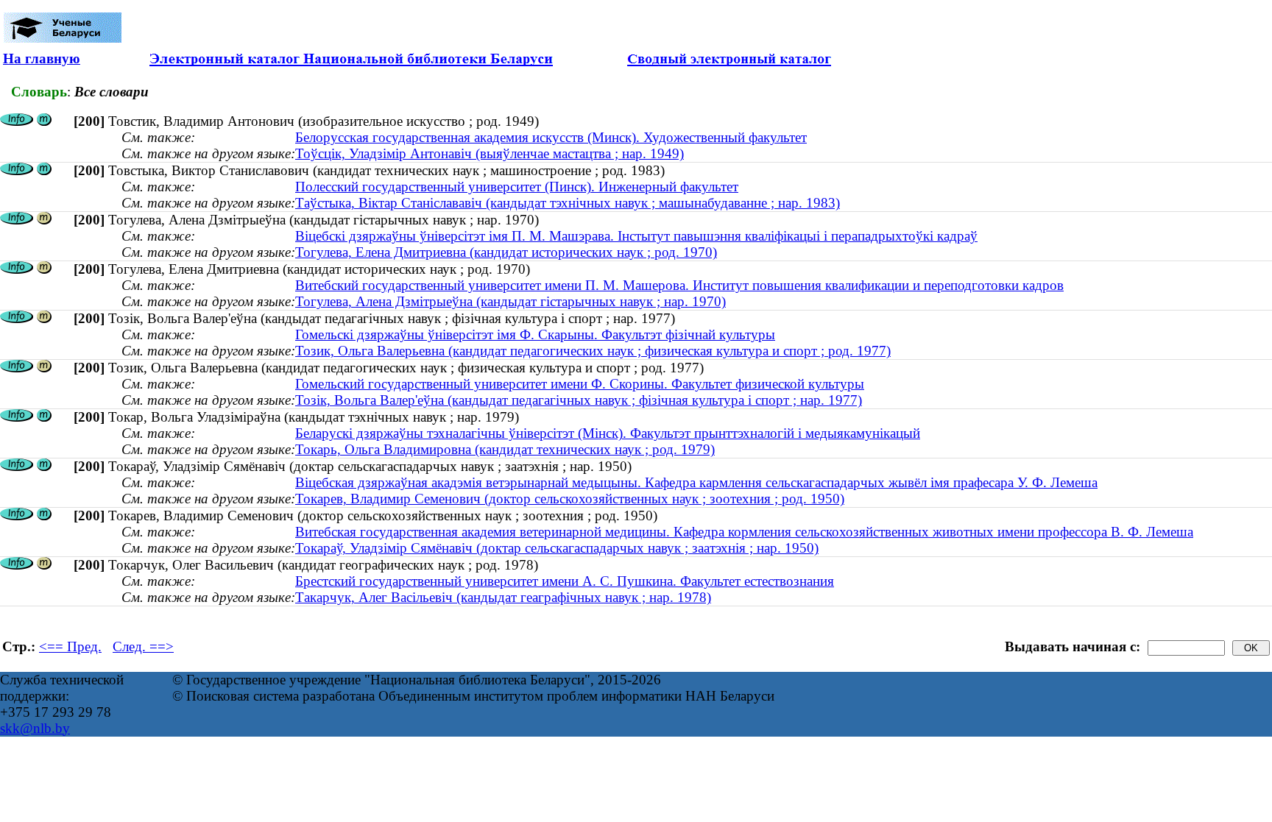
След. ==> (143, 646)
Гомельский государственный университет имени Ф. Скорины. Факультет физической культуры (579, 383)
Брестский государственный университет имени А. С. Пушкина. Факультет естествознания (564, 581)
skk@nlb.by (35, 728)
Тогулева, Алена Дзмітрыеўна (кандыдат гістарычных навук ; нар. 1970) (510, 301)
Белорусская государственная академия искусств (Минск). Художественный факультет (551, 137)
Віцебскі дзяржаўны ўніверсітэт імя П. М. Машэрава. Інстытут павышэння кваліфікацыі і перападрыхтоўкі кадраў (636, 236)
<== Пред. (70, 646)
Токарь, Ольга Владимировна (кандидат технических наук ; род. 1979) (505, 449)
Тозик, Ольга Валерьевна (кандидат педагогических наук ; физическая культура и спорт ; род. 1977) (593, 350)
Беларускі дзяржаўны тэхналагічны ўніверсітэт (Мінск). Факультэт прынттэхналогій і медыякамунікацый (607, 433)
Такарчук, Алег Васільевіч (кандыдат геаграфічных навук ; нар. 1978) (503, 597)
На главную (41, 58)
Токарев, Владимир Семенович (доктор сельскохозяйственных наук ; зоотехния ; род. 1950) (569, 498)
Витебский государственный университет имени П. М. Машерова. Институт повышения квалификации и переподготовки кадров (679, 285)
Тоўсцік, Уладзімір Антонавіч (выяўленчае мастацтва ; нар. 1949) (489, 153)
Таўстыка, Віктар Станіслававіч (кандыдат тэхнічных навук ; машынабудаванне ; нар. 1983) (567, 202)
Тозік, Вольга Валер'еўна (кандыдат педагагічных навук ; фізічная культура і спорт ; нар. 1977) (578, 400)
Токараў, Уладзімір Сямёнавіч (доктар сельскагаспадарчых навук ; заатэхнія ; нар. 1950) (557, 548)
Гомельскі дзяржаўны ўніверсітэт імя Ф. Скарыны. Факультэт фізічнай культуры (535, 334)
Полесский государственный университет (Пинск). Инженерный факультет (516, 186)
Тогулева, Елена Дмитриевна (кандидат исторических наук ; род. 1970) (506, 252)
